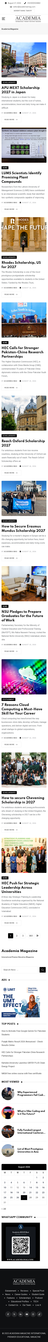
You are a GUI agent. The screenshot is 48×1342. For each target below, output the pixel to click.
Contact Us (13, 1305)
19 (18, 1192)
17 (5, 1192)
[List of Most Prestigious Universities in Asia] (8, 1150)
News (7, 1294)
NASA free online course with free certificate (21, 1073)
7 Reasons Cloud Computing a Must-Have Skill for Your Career (22, 709)
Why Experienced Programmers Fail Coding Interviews (31, 1095)
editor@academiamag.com (24, 7)
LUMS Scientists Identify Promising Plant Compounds (21, 178)
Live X (38, 1305)
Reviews (24, 1291)
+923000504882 (33, 3)
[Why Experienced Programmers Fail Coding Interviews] (8, 1093)
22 (37, 1192)
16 (43, 1187)
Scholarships (25, 1298)
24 (5, 1197)
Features (11, 1298)
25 (11, 1197)
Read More (9, 119)
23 (43, 1192)
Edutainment (10, 1291)
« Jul (4, 1209)
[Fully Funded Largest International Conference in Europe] (8, 1131)
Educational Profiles (20, 1301)
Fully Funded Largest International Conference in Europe (31, 1133)
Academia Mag (10, 113)
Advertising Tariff (23, 11)
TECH (35, 1301)
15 (37, 1187)
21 (30, 1192)
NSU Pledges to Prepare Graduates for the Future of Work (22, 616)
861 (31, 935)
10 (5, 1187)
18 (11, 1192)
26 (18, 1197)
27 (24, 1197)
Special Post (38, 1291)
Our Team (27, 1305)
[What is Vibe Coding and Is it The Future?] (8, 1112)
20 (24, 1192)
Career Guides (21, 1294)
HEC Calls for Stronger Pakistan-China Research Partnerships (23, 352)
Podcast (39, 1298)
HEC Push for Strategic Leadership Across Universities (20, 888)
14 (30, 1187)
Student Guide (38, 1294)
